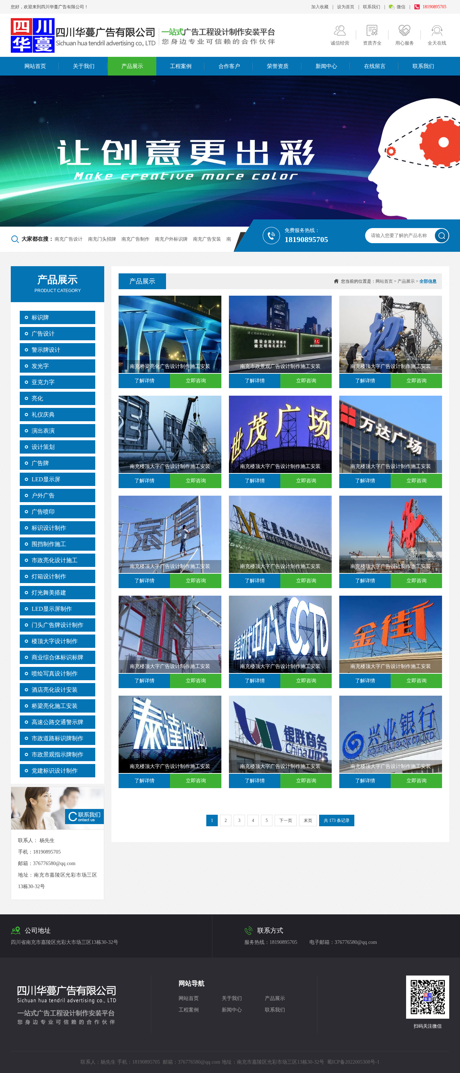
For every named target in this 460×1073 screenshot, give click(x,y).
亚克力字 (43, 382)
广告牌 (40, 463)
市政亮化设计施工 (55, 560)
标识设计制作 (49, 528)
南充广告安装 (207, 239)
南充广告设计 (69, 239)
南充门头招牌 (102, 239)
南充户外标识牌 (171, 239)
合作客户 (229, 66)
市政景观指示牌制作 (57, 754)
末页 (308, 820)
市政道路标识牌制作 (57, 738)
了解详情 (144, 380)
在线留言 (375, 66)
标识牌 (40, 317)
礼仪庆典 (43, 415)
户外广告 (43, 495)
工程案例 (181, 66)
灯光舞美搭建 (49, 593)
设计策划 (43, 447)
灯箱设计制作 (49, 576)
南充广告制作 (135, 239)
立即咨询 (196, 380)
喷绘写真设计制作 (55, 673)
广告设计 (43, 334)
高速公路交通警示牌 (57, 722)
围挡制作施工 (49, 544)
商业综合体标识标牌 (57, 657)
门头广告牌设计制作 (57, 625)
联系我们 (371, 6)
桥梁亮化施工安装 (55, 706)
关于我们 (84, 66)
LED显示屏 (46, 479)
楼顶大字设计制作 (55, 641)
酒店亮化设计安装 (55, 690)
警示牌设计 (46, 350)
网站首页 (35, 66)
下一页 (285, 820)
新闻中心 (326, 66)
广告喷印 (43, 512)
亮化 (37, 398)
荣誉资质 (278, 66)
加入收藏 (319, 6)
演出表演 (43, 431)
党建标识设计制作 (55, 771)
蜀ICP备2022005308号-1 (353, 1062)
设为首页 (345, 6)
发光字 (40, 366)
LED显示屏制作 (52, 609)
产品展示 (132, 66)
